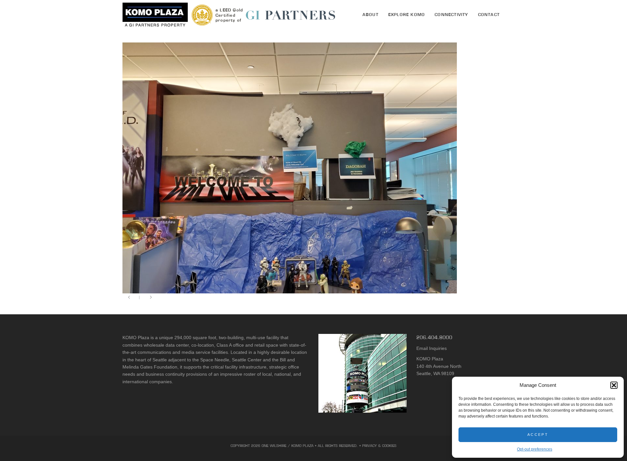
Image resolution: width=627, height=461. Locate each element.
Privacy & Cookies (379, 446)
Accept (537, 434)
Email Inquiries (431, 348)
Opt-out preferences (534, 449)
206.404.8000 (434, 337)
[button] (614, 385)
